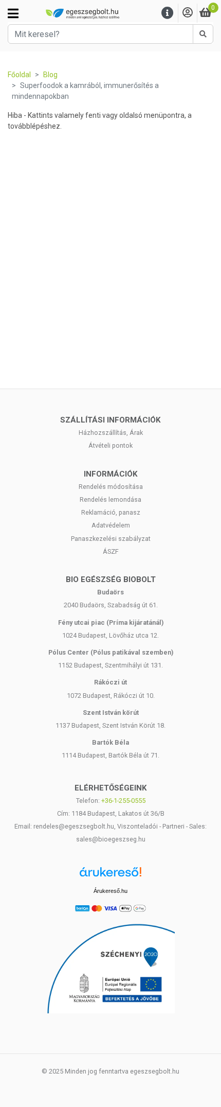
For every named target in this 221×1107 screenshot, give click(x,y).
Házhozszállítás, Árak (111, 432)
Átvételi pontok (110, 445)
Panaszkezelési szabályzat (111, 538)
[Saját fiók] (187, 13)
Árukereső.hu (110, 891)
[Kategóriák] (13, 13)
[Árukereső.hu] (110, 875)
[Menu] (167, 13)
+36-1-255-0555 (123, 800)
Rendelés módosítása (111, 486)
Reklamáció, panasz (110, 512)
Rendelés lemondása (110, 499)
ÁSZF (111, 551)
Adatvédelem (110, 525)
